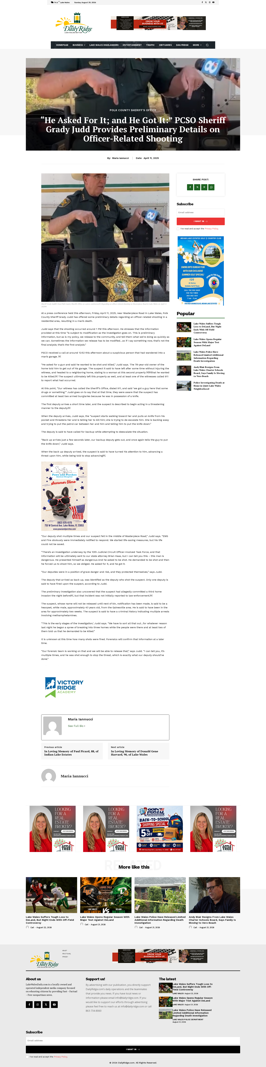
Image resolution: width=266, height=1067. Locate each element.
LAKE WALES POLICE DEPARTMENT (188, 1019)
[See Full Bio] (84, 726)
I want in (199, 221)
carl (32, 927)
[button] (207, 45)
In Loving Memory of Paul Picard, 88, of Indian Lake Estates (71, 753)
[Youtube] (213, 2)
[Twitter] (206, 2)
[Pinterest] (204, 187)
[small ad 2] (105, 688)
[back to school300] (106, 829)
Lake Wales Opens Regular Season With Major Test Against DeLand (208, 342)
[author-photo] (28, 927)
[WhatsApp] (211, 187)
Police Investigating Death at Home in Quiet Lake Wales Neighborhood (209, 385)
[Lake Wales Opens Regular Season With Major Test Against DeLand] (184, 342)
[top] (158, 23)
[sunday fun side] (201, 271)
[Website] (210, 2)
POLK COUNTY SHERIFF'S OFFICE (133, 110)
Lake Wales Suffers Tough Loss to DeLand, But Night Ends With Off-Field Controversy (207, 328)
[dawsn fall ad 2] (53, 829)
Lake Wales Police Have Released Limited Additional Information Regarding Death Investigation (208, 356)
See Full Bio (75, 725)
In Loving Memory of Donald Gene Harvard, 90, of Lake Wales (134, 753)
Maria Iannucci (120, 158)
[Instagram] (37, 1004)
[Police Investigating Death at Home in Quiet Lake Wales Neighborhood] (184, 386)
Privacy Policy (211, 228)
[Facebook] (202, 2)
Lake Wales (178, 993)
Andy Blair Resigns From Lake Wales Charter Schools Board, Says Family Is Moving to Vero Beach (209, 372)
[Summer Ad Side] (105, 496)
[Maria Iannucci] (48, 776)
